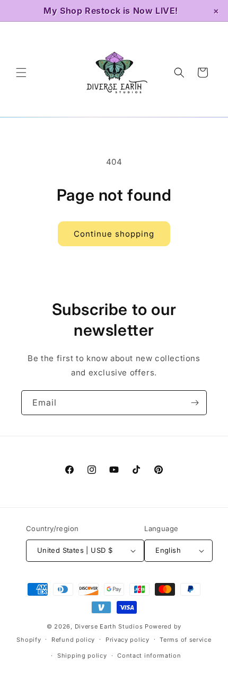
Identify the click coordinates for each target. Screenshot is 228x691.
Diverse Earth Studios (109, 626)
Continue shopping (114, 234)
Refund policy (73, 639)
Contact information (149, 655)
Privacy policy (128, 639)
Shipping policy (82, 655)
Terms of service (185, 639)
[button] (21, 72)
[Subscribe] (194, 402)
